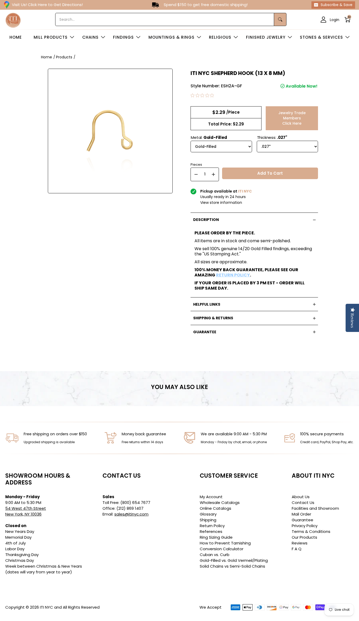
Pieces (196, 164)
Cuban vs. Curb (214, 554)
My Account (211, 496)
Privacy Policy (304, 525)
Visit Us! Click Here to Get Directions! (47, 4)
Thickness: (272, 137)
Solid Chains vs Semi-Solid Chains (232, 566)
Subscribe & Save (336, 4)
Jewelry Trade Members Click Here (292, 118)
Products (64, 57)
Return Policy (212, 525)
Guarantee (302, 520)
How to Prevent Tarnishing (225, 543)
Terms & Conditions (311, 531)
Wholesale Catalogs (220, 502)
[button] (349, 19)
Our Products (304, 537)
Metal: (209, 137)
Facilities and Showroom (315, 508)
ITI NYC (46, 607)
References (211, 531)
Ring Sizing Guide (216, 537)
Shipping (208, 520)
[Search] (280, 19)
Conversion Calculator (221, 549)
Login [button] (334, 19)
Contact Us (303, 502)
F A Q (296, 549)
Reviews (299, 543)
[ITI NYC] (13, 19)
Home (46, 57)
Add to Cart (270, 173)
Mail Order (301, 514)
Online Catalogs (215, 508)
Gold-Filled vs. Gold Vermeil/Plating (234, 560)
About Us (301, 496)
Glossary (208, 514)
